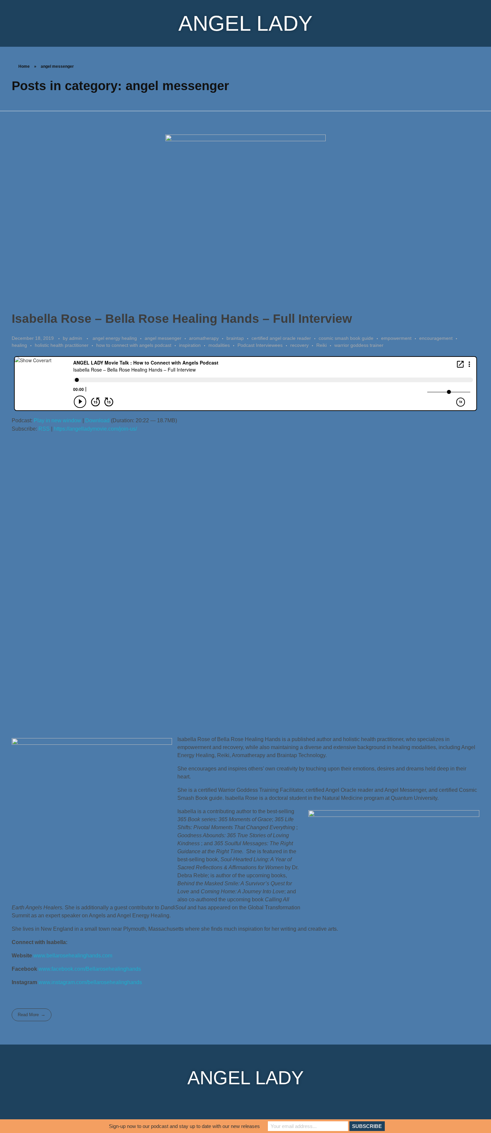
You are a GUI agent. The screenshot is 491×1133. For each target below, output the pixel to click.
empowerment (396, 338)
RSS (44, 429)
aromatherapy (204, 338)
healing (19, 345)
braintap (235, 338)
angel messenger (163, 338)
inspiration (190, 345)
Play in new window (57, 420)
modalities (219, 345)
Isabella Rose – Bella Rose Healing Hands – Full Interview (182, 318)
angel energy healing (115, 338)
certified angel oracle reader (281, 338)
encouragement (436, 338)
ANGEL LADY (245, 23)
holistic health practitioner (62, 345)
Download (97, 420)
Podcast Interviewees (260, 345)
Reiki (321, 345)
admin (76, 338)
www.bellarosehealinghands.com (72, 955)
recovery (299, 345)
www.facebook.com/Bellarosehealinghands (89, 969)
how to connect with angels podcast (133, 345)
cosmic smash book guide (346, 338)
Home (24, 66)
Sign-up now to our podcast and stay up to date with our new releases (184, 1126)
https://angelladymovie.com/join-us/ (95, 429)
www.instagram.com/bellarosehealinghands (90, 982)
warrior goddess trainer (358, 345)
